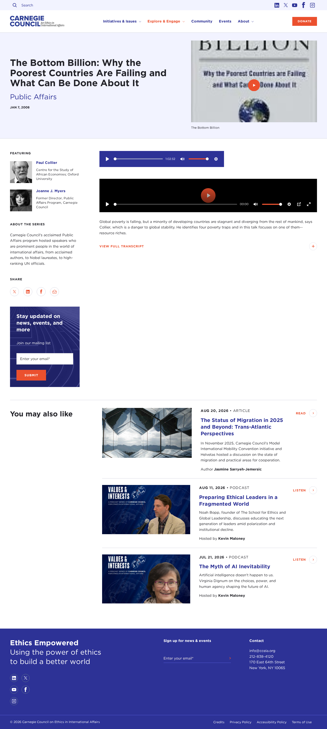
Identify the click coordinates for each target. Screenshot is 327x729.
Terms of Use (302, 722)
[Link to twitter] (285, 5)
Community (201, 21)
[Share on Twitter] (14, 291)
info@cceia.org (262, 651)
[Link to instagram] (312, 5)
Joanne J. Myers (50, 191)
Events (225, 21)
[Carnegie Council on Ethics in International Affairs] (37, 21)
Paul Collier (46, 163)
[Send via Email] (54, 291)
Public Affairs (33, 96)
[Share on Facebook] (41, 291)
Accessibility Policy (272, 722)
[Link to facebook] (303, 5)
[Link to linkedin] (276, 5)
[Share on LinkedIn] (27, 291)
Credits (218, 722)
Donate (305, 21)
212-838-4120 (261, 656)
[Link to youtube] (294, 5)
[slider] (138, 159)
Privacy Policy (240, 722)
